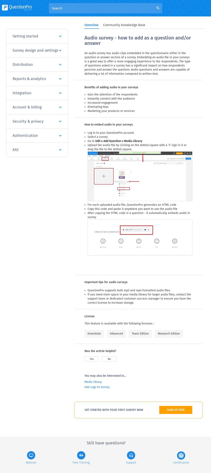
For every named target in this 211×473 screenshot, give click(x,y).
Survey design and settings (35, 50)
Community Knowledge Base (124, 25)
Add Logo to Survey (97, 387)
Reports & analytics (29, 79)
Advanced (116, 333)
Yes (92, 359)
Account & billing (27, 107)
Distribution (23, 64)
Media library (93, 382)
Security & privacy (28, 121)
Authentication (25, 135)
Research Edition (169, 333)
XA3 (16, 150)
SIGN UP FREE (176, 410)
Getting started (25, 36)
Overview (91, 25)
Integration (22, 93)
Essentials (94, 333)
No (109, 359)
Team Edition (140, 333)
